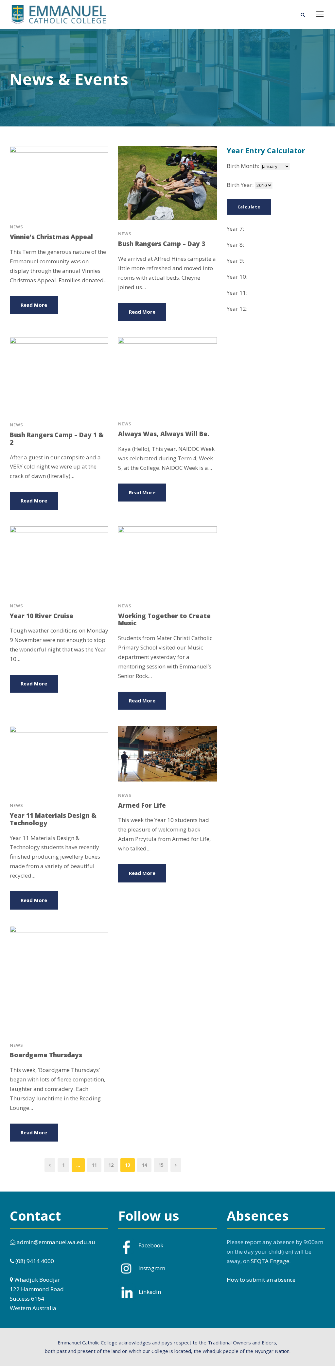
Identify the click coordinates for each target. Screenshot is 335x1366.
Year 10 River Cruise (41, 616)
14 (144, 1165)
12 (111, 1165)
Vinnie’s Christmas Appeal (51, 237)
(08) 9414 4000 (34, 1261)
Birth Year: (240, 185)
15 (161, 1165)
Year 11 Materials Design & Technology (53, 819)
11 (94, 1165)
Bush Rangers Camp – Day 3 (161, 243)
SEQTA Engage (270, 1261)
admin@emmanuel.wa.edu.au (55, 1242)
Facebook (150, 1245)
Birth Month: (243, 166)
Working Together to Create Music (164, 620)
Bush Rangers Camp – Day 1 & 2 (57, 439)
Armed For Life (142, 805)
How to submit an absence (261, 1279)
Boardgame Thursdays (46, 1055)
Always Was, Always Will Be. (163, 434)
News (16, 227)
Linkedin (150, 1291)
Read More (34, 305)
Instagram (151, 1268)
